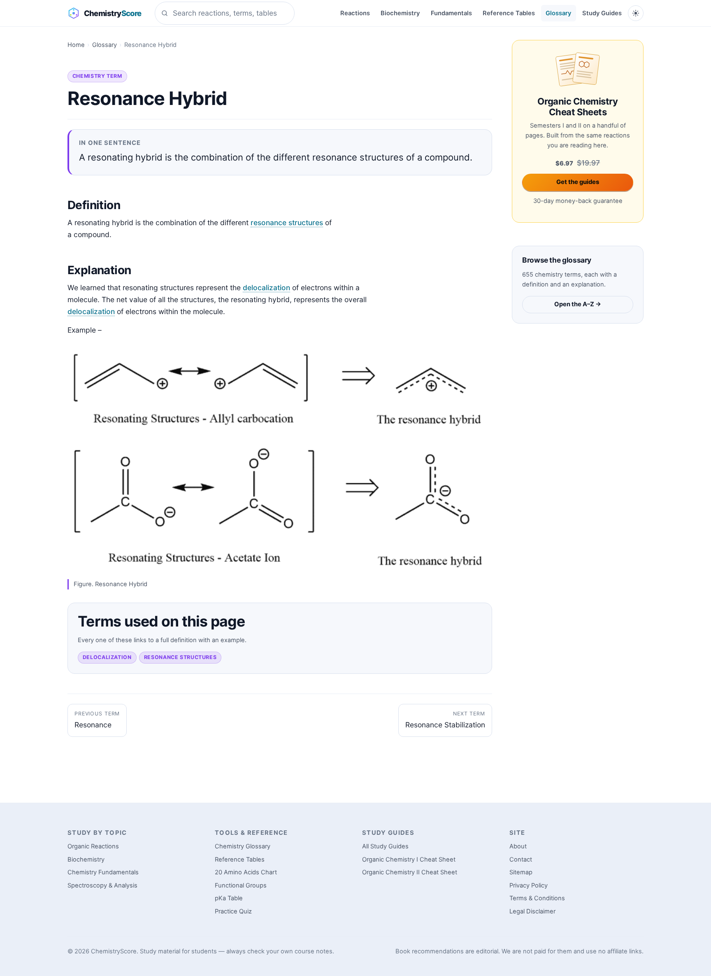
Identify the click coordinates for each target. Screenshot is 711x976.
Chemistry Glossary (242, 846)
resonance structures (287, 222)
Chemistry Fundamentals (103, 872)
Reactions (355, 13)
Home (76, 45)
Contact (520, 859)
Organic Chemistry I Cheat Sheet (408, 859)
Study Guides (602, 13)
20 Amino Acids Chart (246, 872)
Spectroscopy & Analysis (102, 885)
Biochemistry (400, 13)
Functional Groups (241, 885)
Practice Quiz (233, 911)
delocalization (266, 287)
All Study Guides (385, 846)
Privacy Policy (528, 885)
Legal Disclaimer (532, 911)
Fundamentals (451, 13)
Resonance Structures (180, 657)
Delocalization (107, 657)
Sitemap (520, 872)
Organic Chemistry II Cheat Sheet (409, 872)
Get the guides (577, 182)
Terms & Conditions (537, 898)
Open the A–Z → (577, 304)
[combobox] (225, 13)
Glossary (558, 13)
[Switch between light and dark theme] (636, 13)
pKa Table (229, 898)
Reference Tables (509, 13)
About (518, 846)
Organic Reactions (93, 846)
